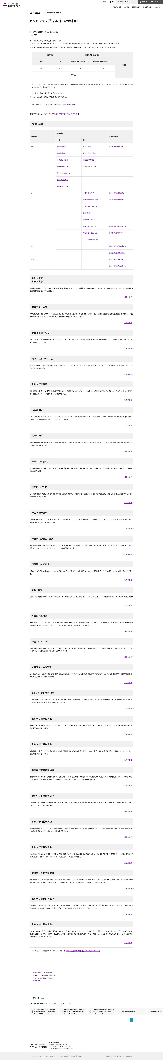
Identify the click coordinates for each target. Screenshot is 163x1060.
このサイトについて (36, 1056)
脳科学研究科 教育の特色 (42, 972)
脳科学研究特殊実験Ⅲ (117, 253)
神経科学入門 (62, 186)
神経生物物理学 (88, 193)
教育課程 (37, 13)
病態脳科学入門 (88, 160)
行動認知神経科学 (89, 206)
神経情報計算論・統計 (90, 199)
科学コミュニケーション (65, 173)
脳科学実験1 (61, 146)
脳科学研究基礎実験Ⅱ (117, 193)
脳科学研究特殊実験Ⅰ (117, 233)
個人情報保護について (51, 1056)
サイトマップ (81, 1056)
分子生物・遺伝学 (89, 153)
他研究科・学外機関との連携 (42, 978)
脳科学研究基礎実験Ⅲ (117, 199)
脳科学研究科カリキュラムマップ (66, 114)
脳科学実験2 (61, 153)
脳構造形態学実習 (63, 166)
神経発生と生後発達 (90, 233)
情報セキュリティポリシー (68, 1056)
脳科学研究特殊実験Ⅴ (117, 266)
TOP (31, 13)
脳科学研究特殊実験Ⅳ (117, 259)
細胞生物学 (87, 146)
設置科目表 (128, 297)
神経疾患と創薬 (88, 219)
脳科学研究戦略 (62, 180)
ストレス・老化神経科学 (91, 239)
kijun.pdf (67, 104)
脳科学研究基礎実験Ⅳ (117, 226)
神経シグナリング (89, 226)
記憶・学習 (86, 213)
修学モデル (37, 981)
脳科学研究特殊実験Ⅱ (117, 246)
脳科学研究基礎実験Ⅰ (117, 146)
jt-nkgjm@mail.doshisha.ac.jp (65, 1048)
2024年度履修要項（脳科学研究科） (83, 951)
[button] (131, 1020)
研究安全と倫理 (62, 160)
